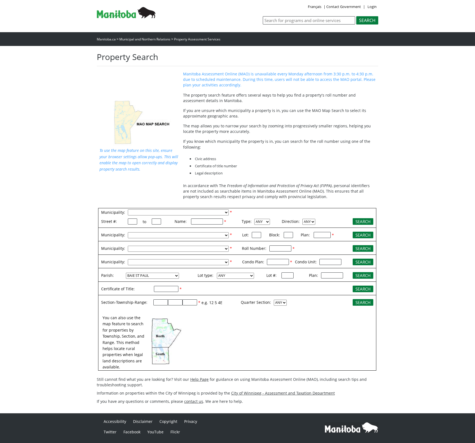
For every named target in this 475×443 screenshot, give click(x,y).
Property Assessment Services (197, 39)
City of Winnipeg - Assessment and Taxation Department (283, 393)
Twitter (110, 431)
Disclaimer (143, 421)
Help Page (199, 379)
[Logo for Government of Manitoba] (126, 16)
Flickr (175, 431)
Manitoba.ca (106, 39)
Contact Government (343, 6)
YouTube (155, 431)
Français (314, 6)
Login (372, 6)
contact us (193, 401)
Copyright (168, 421)
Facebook (131, 431)
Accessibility (115, 421)
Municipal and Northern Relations (144, 39)
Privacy (190, 421)
